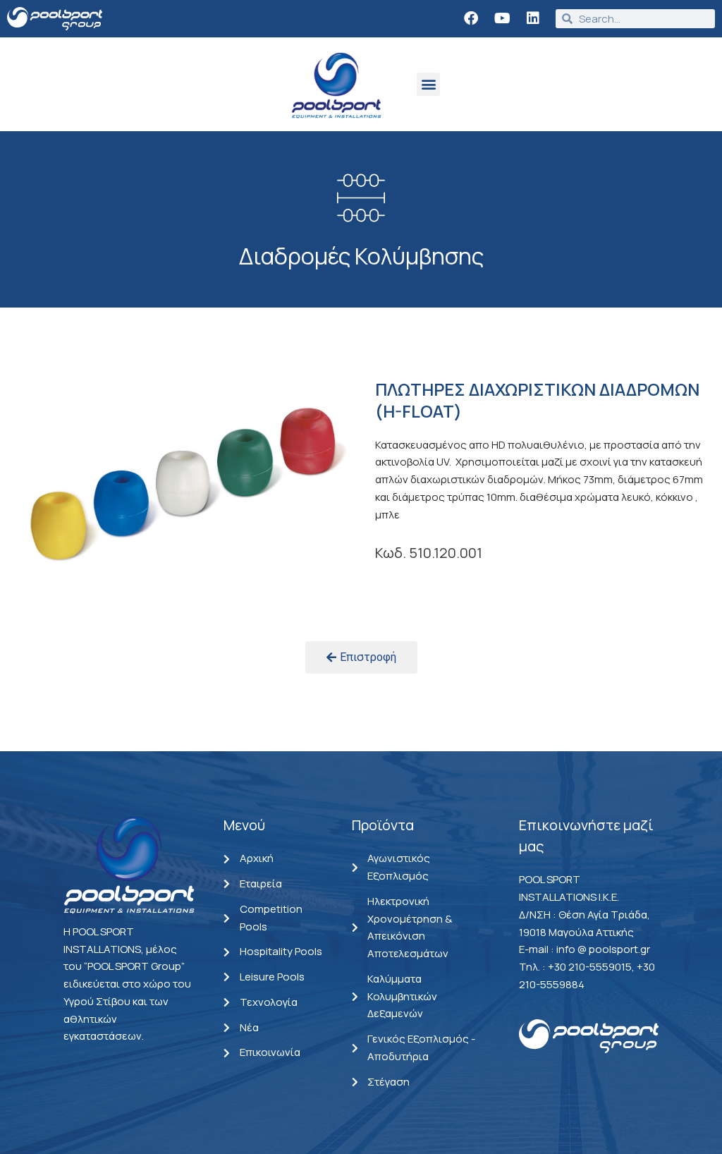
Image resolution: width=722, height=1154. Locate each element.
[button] (428, 84)
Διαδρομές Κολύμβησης (361, 256)
